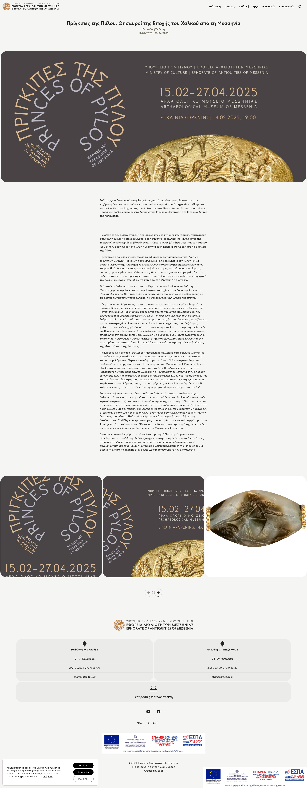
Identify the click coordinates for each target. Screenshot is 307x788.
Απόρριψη (83, 772)
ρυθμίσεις (48, 776)
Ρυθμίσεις (83, 779)
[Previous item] (149, 592)
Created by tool (153, 770)
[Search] (300, 6)
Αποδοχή (83, 765)
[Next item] (158, 592)
